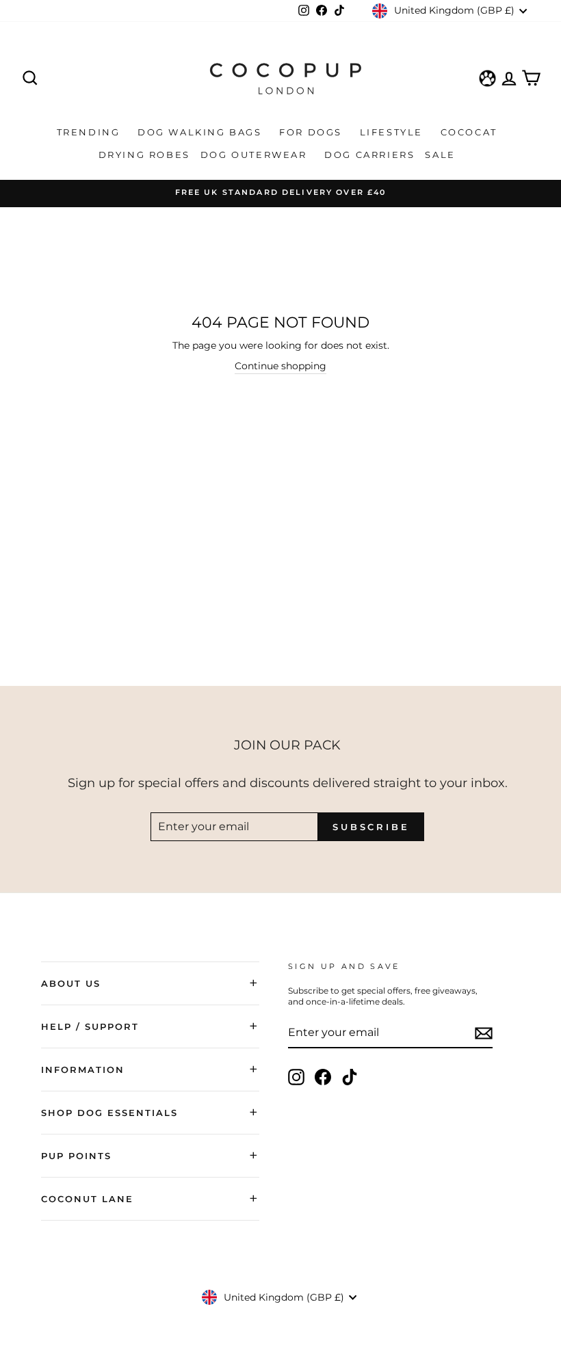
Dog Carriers (369, 154)
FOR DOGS (312, 132)
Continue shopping (280, 366)
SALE (442, 154)
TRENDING (90, 132)
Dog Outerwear (255, 154)
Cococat (471, 132)
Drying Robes (144, 154)
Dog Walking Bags (201, 132)
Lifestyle (393, 132)
